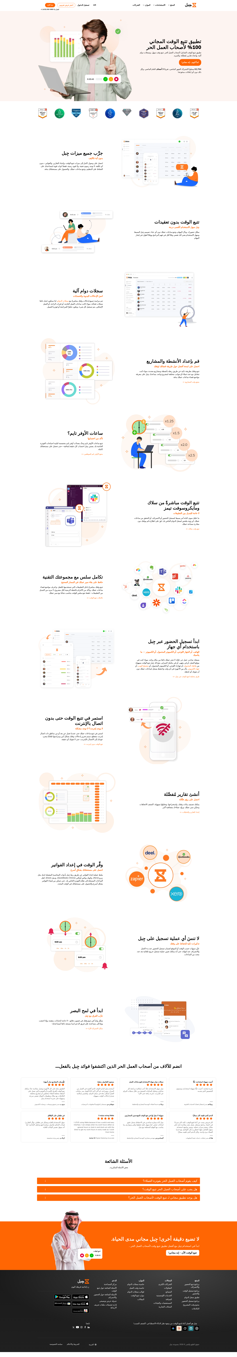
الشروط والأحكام (73, 1344)
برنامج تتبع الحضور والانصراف (191, 1285)
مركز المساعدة (110, 1284)
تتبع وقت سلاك (194, 529)
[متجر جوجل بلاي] (62, 1296)
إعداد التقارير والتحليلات (190, 812)
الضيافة (169, 1299)
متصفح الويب (143, 666)
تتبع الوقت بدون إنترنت (94, 744)
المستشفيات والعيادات (162, 1303)
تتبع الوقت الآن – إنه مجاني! (182, 1252)
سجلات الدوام (63, 301)
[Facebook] (85, 1327)
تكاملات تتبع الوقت (96, 598)
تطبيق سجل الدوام (191, 1297)
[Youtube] (77, 1327)
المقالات (140, 1299)
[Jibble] (187, 5)
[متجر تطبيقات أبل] (80, 1296)
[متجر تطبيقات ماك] (80, 1303)
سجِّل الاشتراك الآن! (95, 1028)
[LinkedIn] (89, 1327)
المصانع (169, 1291)
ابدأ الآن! (50, 5)
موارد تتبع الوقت (137, 1295)
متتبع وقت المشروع (191, 1304)
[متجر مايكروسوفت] (62, 1303)
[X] (73, 1327)
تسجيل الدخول (83, 5)
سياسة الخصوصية (56, 1344)
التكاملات (195, 1308)
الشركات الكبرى (165, 1284)
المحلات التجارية (165, 1306)
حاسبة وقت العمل (136, 1288)
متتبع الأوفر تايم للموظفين (93, 454)
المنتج (172, 5)
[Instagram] (81, 1327)
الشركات (136, 5)
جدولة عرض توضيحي (108, 1301)
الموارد (147, 5)
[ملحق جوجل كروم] (80, 1310)
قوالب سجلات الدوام (135, 1291)
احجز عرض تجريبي (66, 5)
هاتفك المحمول (190, 666)
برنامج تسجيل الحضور (190, 1301)
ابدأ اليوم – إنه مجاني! (190, 62)
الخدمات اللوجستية (164, 1295)
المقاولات (168, 1288)
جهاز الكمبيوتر (193, 668)
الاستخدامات (160, 5)
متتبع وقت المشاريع (192, 382)
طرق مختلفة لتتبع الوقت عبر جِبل (187, 676)
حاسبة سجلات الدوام (135, 1284)
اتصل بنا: (50, 9)
